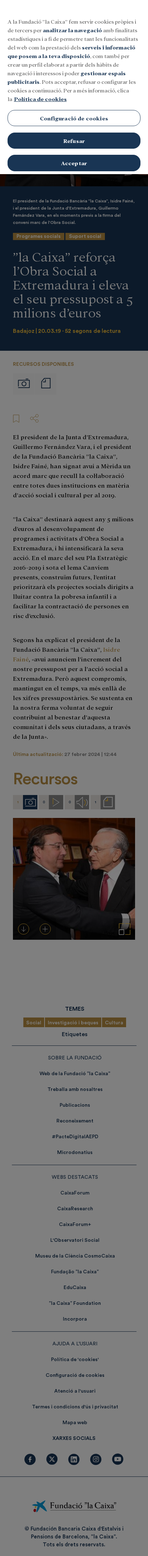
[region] (74, 87)
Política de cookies (40, 98)
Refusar (74, 140)
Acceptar (74, 162)
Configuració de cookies (74, 118)
